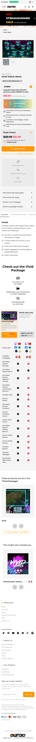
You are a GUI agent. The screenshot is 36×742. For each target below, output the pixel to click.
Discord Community (9, 615)
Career (4, 653)
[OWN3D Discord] (23, 633)
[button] (6, 62)
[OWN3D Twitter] (4, 633)
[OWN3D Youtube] (13, 633)
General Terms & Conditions (23, 738)
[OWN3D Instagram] (18, 633)
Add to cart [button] (19, 149)
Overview (4, 214)
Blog (3, 607)
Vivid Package (8, 321)
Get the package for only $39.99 (16, 532)
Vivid (4, 521)
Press (3, 656)
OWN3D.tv (5, 669)
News (3, 612)
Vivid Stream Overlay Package (17, 582)
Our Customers (7, 647)
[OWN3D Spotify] (32, 633)
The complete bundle (18, 214)
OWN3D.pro (6, 672)
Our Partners (6, 650)
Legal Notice (7, 738)
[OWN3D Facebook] (8, 633)
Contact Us (5, 621)
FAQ (3, 618)
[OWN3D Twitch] (28, 633)
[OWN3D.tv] (18, 735)
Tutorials (5, 609)
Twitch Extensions (8, 675)
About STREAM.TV (8, 644)
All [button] (5, 7)
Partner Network (7, 659)
